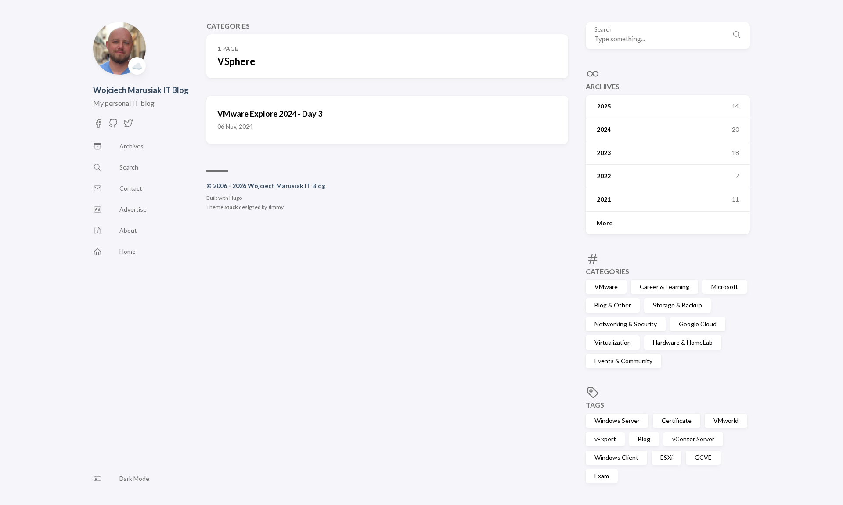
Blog (644, 439)
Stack (231, 207)
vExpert (605, 439)
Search (603, 29)
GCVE (703, 457)
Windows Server (617, 420)
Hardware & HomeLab (683, 342)
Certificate (677, 420)
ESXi (666, 457)
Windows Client (616, 457)
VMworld (726, 420)
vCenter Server (693, 439)
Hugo (235, 198)
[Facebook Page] (98, 126)
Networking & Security (625, 324)
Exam (601, 476)
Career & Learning (664, 286)
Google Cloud (698, 324)
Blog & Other (612, 305)
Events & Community (623, 360)
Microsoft (724, 286)
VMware (606, 286)
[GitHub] (113, 126)
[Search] (737, 35)
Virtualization (612, 342)
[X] (128, 126)
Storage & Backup (677, 305)
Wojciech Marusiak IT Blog (141, 90)
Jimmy (276, 207)
